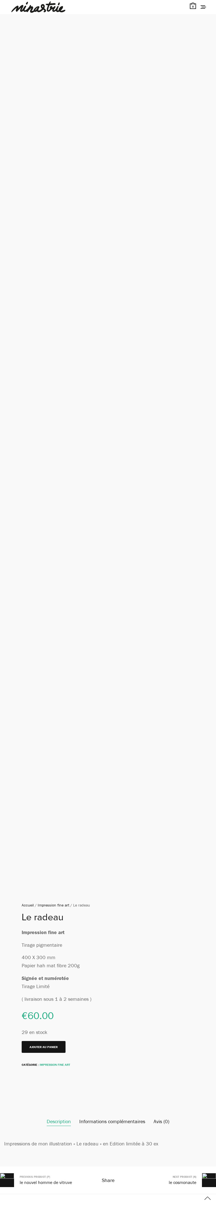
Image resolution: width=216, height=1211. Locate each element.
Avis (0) (161, 1121)
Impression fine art (53, 905)
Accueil (28, 905)
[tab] (59, 1122)
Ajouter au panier (44, 1047)
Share (108, 1180)
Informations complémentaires (112, 1121)
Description (59, 1121)
